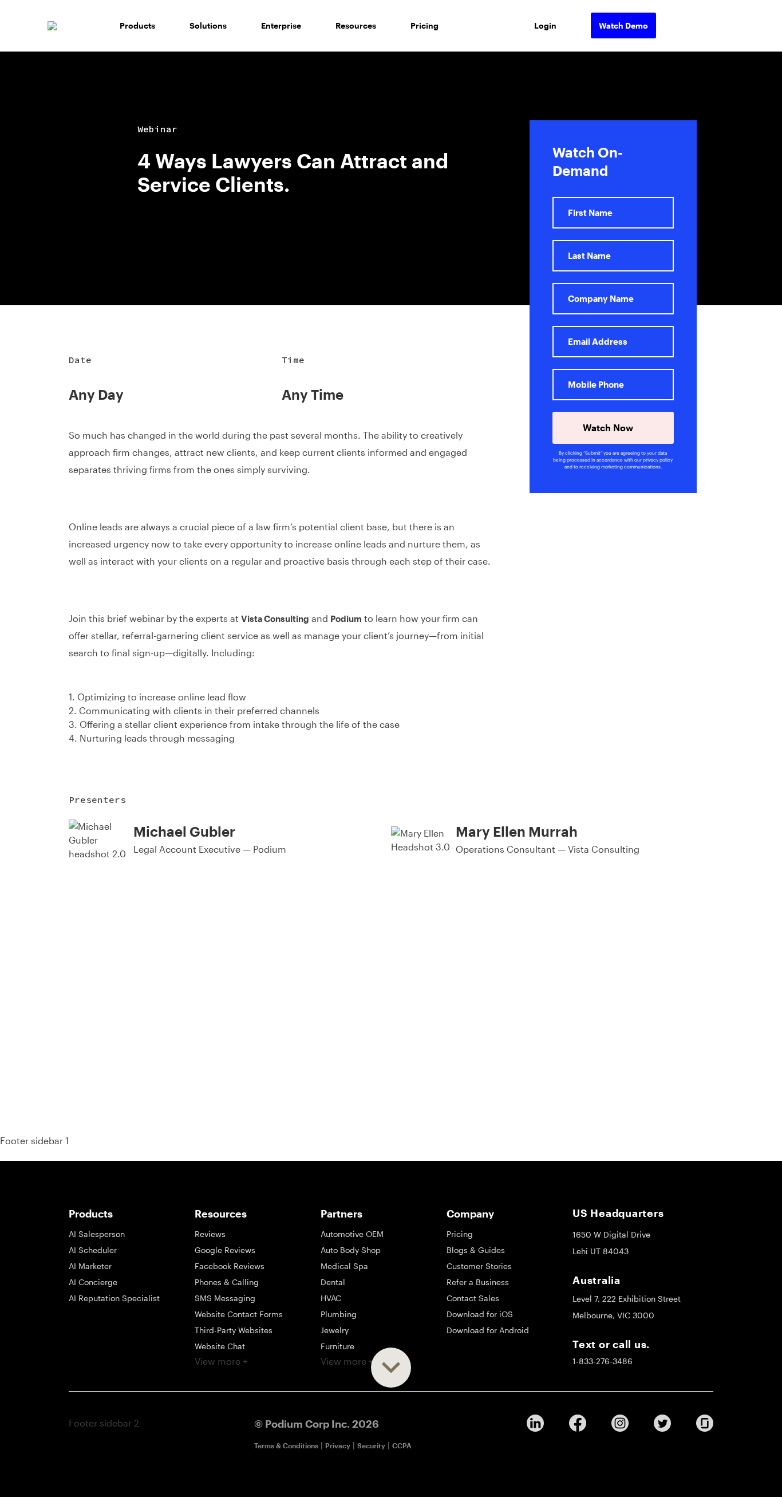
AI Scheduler (93, 1250)
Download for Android (488, 1330)
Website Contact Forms (239, 1314)
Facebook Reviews (229, 1266)
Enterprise (281, 25)
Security (371, 1445)
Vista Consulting (275, 618)
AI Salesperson (97, 1234)
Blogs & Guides (476, 1250)
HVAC (331, 1298)
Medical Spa (344, 1266)
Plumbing (339, 1314)
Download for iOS (480, 1314)
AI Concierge (93, 1282)
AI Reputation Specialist (114, 1298)
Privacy (337, 1445)
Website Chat (220, 1346)
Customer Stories (479, 1266)
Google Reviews (225, 1250)
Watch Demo (623, 25)
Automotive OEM (352, 1234)
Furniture (337, 1346)
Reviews (210, 1234)
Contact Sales (473, 1298)
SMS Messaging (225, 1298)
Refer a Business (478, 1282)
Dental (333, 1282)
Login (545, 25)
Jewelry (335, 1330)
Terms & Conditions (286, 1445)
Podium (346, 618)
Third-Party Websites (233, 1330)
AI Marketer (90, 1266)
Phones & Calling (227, 1282)
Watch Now (609, 427)
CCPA (402, 1445)
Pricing (424, 25)
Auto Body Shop (351, 1250)
